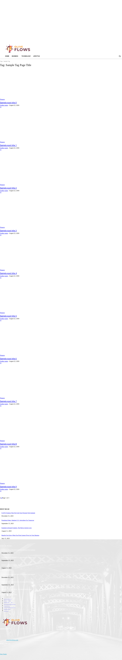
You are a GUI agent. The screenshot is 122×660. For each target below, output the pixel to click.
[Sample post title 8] (31, 426)
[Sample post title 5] (31, 298)
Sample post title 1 (8, 145)
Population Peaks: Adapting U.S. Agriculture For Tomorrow (18, 520)
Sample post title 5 (8, 316)
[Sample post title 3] (31, 212)
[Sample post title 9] (31, 468)
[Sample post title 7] (31, 383)
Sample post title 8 (8, 444)
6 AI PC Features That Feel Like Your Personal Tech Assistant (18, 513)
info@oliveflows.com (12, 640)
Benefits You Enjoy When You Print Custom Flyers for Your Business (20, 535)
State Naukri (3, 654)
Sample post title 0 (8, 103)
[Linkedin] (121, 40)
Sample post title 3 (8, 231)
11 (0, 107)
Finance (2, 99)
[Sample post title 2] (31, 170)
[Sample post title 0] (31, 84)
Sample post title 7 (8, 401)
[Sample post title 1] (31, 127)
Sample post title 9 (8, 487)
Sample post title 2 (8, 188)
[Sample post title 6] (31, 340)
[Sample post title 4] (31, 255)
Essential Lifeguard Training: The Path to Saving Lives (17, 528)
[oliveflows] (18, 48)
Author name (4, 105)
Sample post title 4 (8, 273)
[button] (119, 56)
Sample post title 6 (8, 359)
